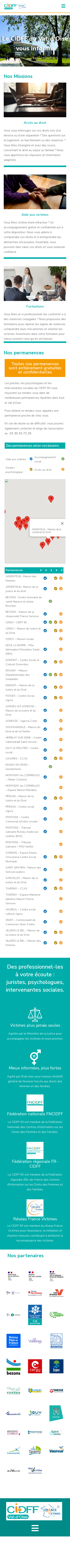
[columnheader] (24, 570)
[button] (48, 542)
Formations (35, 306)
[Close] (62, 523)
